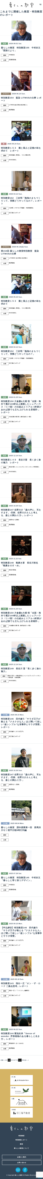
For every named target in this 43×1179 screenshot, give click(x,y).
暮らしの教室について (21, 1148)
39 (23, 1060)
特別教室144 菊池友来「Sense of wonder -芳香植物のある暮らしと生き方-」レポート (20, 1036)
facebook (25, 1169)
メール (18, 1169)
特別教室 (21, 1135)
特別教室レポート (22, 1140)
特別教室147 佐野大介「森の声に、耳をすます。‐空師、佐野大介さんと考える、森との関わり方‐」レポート (21, 512)
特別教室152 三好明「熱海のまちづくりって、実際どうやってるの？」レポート (21, 201)
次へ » (26, 1060)
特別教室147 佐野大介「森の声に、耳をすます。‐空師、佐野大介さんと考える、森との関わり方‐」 (21, 777)
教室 (21, 1144)
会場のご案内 (21, 1157)
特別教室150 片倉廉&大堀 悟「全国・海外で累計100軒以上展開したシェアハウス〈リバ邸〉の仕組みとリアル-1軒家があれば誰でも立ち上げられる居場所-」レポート (21, 406)
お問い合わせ (21, 1162)
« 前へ (2, 1060)
